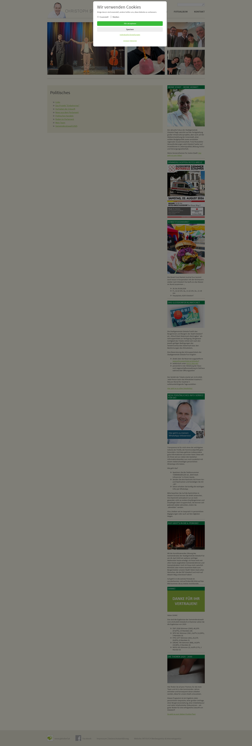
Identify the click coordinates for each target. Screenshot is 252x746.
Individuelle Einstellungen (130, 35)
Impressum (126, 41)
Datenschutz (133, 41)
